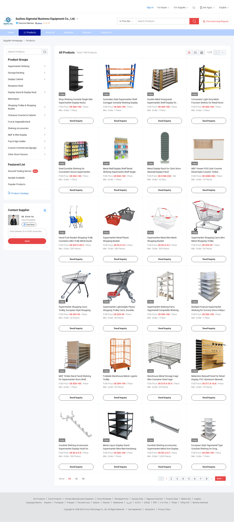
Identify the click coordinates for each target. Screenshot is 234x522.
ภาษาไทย (164, 502)
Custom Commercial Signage (22, 147)
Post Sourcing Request (217, 21)
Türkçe (174, 502)
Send (27, 241)
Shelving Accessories (18, 128)
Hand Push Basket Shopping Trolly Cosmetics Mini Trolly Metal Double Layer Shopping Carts (76, 241)
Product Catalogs (20, 193)
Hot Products (39, 498)
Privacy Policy (164, 509)
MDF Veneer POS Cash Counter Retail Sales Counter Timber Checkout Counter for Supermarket (208, 172)
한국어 (138, 502)
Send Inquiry (76, 121)
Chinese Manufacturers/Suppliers (79, 498)
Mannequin (13, 98)
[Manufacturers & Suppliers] (23, 6)
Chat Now (30, 224)
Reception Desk (15, 85)
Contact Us (106, 32)
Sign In (150, 7)
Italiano (96, 502)
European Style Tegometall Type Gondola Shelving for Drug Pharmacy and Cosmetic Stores (207, 448)
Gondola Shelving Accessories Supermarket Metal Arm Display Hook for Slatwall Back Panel (162, 448)
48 (83, 478)
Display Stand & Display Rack (22, 92)
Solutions (68, 32)
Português (59, 502)
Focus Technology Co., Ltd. (96, 509)
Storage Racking (16, 72)
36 (76, 478)
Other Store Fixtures (18, 154)
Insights (197, 498)
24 (69, 478)
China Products (54, 498)
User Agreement (135, 509)
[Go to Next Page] (223, 52)
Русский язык (84, 502)
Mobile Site (186, 498)
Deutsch (106, 502)
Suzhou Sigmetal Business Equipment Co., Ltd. (45, 18)
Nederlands (118, 502)
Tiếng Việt (184, 502)
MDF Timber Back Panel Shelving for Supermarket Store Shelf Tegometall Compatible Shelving (75, 379)
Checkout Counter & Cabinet (22, 115)
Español (47, 502)
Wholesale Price (121, 498)
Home (11, 32)
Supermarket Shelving (18, 66)
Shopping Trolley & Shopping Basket (22, 107)
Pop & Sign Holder (17, 141)
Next (219, 478)
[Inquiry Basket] (194, 7)
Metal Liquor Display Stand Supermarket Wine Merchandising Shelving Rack (119, 448)
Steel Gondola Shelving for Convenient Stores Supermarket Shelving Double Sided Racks (74, 172)
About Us (49, 32)
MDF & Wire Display (17, 134)
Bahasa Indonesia (200, 502)
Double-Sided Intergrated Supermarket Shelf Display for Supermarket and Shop (161, 102)
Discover (87, 32)
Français (70, 502)
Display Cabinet (15, 79)
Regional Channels (155, 498)
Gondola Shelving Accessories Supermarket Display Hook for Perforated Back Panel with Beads (75, 448)
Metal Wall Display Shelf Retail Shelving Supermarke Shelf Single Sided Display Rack (119, 172)
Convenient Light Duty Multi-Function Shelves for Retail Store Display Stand (207, 102)
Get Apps (207, 7)
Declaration (150, 509)
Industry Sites (137, 498)
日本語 (147, 502)
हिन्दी (155, 502)
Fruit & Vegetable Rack (19, 121)
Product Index (172, 498)
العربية (129, 502)
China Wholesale (104, 498)
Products (31, 32)
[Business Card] (45, 210)
